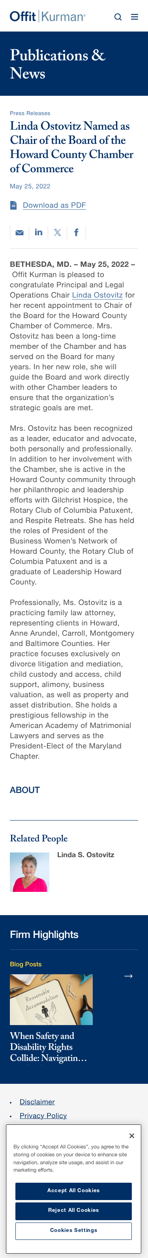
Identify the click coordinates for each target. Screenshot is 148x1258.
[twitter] (57, 233)
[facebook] (76, 233)
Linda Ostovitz (97, 296)
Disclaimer (37, 1103)
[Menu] (134, 16)
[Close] (132, 1135)
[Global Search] (118, 16)
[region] (74, 1189)
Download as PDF (54, 206)
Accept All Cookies (73, 1191)
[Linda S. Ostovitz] (29, 872)
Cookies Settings (73, 1231)
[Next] (129, 976)
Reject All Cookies (73, 1210)
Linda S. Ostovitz (85, 856)
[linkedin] (38, 233)
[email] (19, 232)
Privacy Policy (43, 1116)
